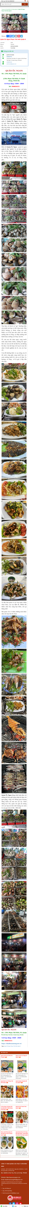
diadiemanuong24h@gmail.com (14, 1179)
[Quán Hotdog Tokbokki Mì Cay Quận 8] (22, 1092)
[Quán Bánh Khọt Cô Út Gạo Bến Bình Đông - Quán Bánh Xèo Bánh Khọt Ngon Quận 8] (22, 1143)
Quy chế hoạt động (7, 1190)
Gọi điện (5, 1206)
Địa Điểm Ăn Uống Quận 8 (12, 9)
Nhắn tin (25, 1206)
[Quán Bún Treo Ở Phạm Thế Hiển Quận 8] (7, 1092)
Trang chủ (4, 9)
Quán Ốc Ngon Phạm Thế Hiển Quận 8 (12, 1046)
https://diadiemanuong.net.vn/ (12, 1043)
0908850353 (9, 56)
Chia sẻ (3, 36)
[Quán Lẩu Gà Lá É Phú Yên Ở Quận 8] (7, 1066)
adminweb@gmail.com (11, 64)
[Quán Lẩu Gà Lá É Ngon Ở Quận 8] (22, 1066)
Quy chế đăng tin (7, 1188)
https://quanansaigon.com (13, 1177)
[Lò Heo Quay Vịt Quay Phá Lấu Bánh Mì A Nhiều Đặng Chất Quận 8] (7, 1117)
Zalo (15, 1206)
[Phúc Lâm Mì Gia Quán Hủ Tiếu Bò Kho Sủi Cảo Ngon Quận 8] (7, 1143)
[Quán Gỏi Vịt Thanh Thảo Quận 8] (22, 1117)
